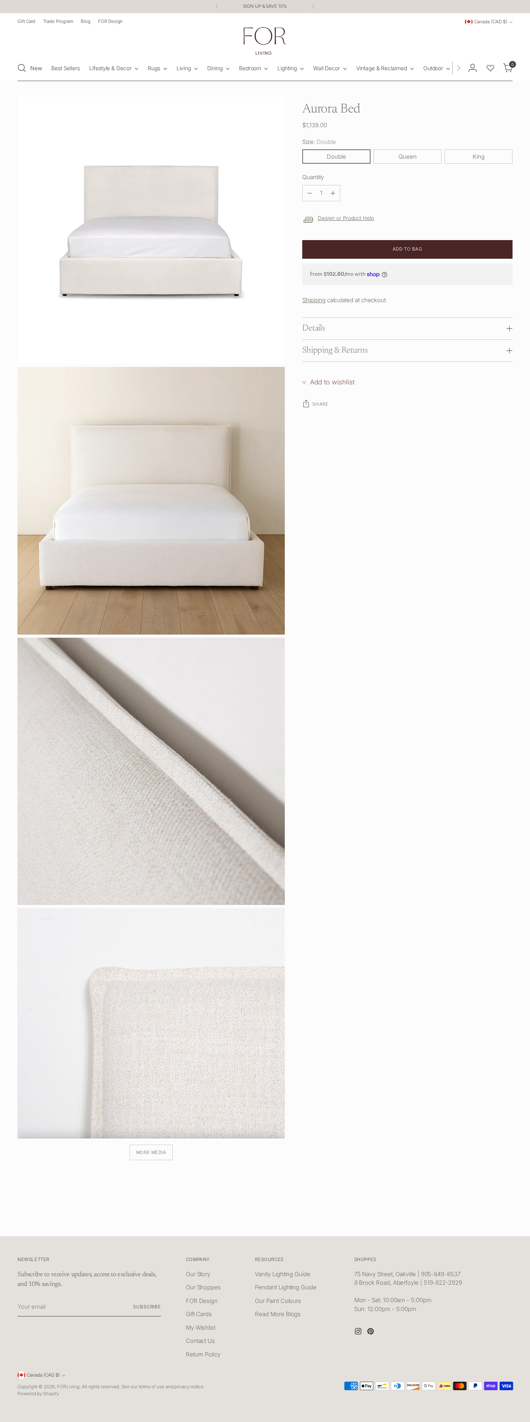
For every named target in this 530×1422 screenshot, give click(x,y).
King (479, 157)
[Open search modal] (21, 68)
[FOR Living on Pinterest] (371, 1332)
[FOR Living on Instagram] (359, 1332)
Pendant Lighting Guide (285, 1287)
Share (320, 404)
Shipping (313, 300)
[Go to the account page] (472, 68)
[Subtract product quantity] (310, 193)
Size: (319, 141)
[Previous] (216, 6)
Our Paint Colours (278, 1300)
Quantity (313, 177)
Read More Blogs (278, 1314)
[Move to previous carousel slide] (488, 1221)
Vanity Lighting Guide (282, 1274)
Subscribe (147, 1307)
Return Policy (203, 1354)
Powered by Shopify (38, 1393)
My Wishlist (200, 1327)
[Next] (313, 6)
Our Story (198, 1274)
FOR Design (202, 1300)
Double (336, 157)
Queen (407, 157)
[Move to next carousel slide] (506, 1221)
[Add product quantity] (333, 193)
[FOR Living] (265, 41)
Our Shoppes (203, 1287)
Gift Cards (199, 1314)
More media (151, 1152)
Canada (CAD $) (490, 21)
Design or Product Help (346, 218)
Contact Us (200, 1340)
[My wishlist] (490, 68)
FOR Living (68, 1386)
